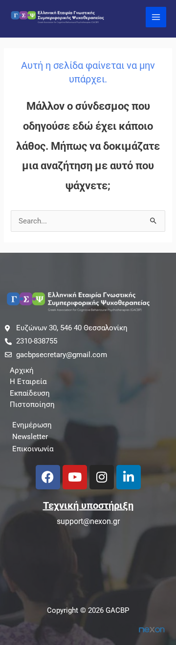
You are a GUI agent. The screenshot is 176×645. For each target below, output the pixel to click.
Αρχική (22, 370)
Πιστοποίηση (32, 404)
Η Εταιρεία (28, 381)
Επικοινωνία (32, 448)
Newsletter (30, 436)
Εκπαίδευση (30, 393)
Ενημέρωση (32, 425)
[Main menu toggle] (156, 17)
